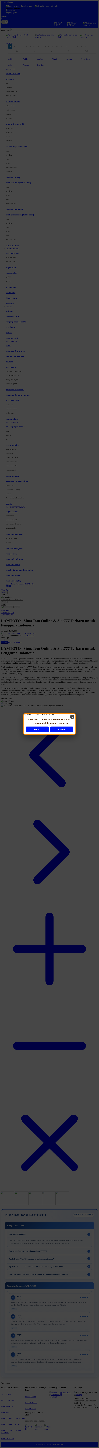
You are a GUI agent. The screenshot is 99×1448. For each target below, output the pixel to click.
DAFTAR (62, 729)
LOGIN (37, 729)
